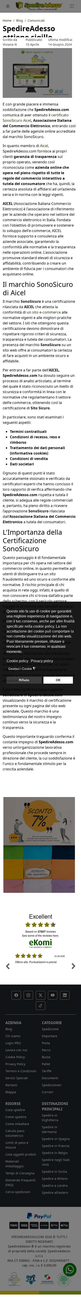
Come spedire (15, 1117)
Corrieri (47, 1092)
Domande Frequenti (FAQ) (20, 1182)
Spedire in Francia (55, 1146)
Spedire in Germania (49, 1129)
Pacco (46, 1050)
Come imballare (17, 1124)
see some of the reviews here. (40, 935)
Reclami (11, 1085)
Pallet (46, 1064)
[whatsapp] (69, 1269)
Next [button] (74, 966)
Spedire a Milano (55, 1178)
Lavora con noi (16, 1050)
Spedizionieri (52, 1085)
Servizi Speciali (16, 1078)
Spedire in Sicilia (54, 1171)
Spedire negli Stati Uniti (56, 1162)
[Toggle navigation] (8, 6)
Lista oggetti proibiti (20, 1154)
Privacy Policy (15, 1064)
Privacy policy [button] (42, 661)
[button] (16, 995)
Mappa (10, 1092)
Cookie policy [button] (17, 661)
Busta (46, 1057)
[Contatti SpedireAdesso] (72, 6)
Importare (49, 1036)
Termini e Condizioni (20, 1071)
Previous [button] (7, 966)
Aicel (44, 145)
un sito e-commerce (44, 312)
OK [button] (58, 680)
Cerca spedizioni (17, 1192)
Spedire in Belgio (55, 1153)
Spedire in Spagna (56, 1139)
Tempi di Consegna (19, 1173)
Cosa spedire (15, 1110)
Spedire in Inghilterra (50, 1117)
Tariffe (47, 1071)
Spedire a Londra (55, 1185)
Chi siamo (12, 1036)
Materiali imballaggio (14, 1163)
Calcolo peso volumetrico (14, 1133)
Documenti (50, 1078)
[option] (40, 969)
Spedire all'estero (55, 1192)
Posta (46, 1043)
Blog (8, 1029)
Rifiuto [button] (24, 680)
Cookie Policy (15, 1057)
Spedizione (50, 1029)
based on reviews (40, 931)
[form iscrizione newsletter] (39, 844)
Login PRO (13, 1043)
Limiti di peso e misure (16, 1144)
